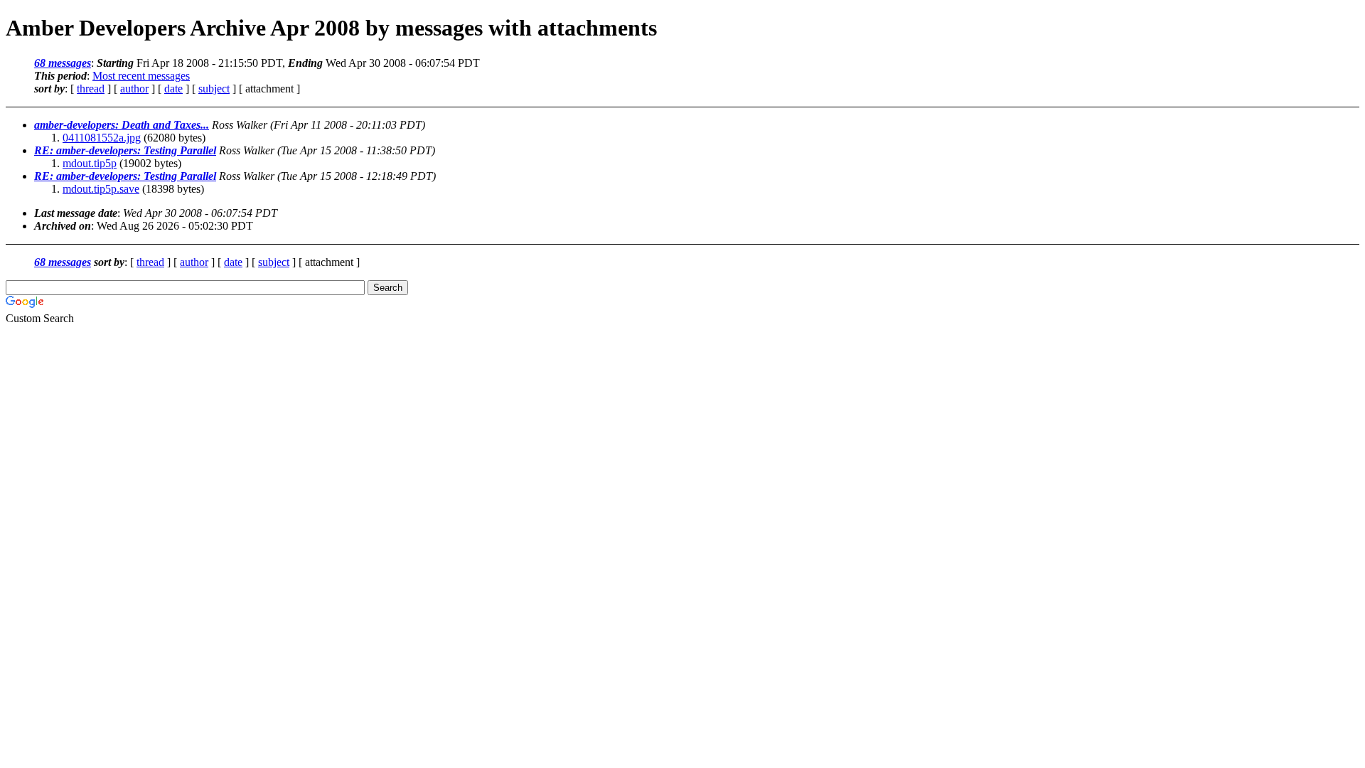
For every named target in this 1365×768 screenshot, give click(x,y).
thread (91, 88)
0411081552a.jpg (102, 138)
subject (214, 88)
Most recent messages (141, 76)
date (173, 88)
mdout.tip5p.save (101, 189)
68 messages (62, 63)
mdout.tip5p (90, 163)
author (134, 88)
